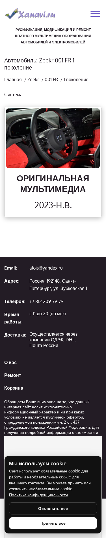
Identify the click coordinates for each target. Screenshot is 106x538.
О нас (10, 362)
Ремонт (12, 375)
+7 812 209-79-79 (46, 301)
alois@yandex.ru (46, 268)
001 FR (51, 79)
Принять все (53, 523)
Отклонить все (53, 508)
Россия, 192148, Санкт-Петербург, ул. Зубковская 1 (58, 284)
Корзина (13, 388)
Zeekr (33, 79)
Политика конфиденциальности (38, 494)
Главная (13, 79)
